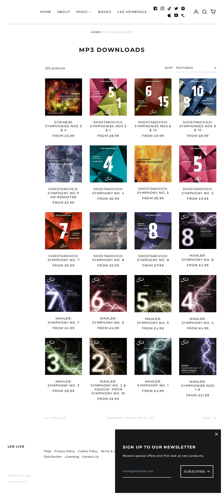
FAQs (47, 451)
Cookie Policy (88, 451)
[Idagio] (183, 15)
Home (45, 12)
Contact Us (90, 456)
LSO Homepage (132, 12)
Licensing (72, 456)
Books (104, 12)
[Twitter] (176, 9)
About (63, 12)
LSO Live (16, 446)
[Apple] (169, 15)
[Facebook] (156, 9)
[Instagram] (162, 9)
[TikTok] (169, 9)
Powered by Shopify (17, 482)
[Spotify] (183, 9)
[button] (204, 12)
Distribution (53, 456)
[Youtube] (176, 15)
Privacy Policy (64, 451)
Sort (169, 67)
